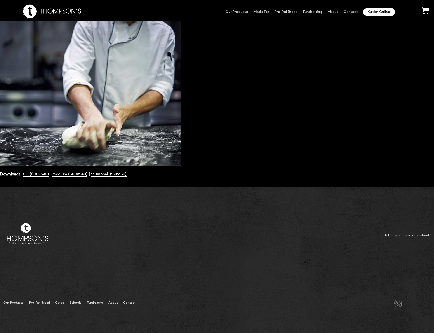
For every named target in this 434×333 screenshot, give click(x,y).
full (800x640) (36, 174)
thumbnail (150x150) (109, 174)
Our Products (236, 12)
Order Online (379, 12)
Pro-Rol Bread (286, 12)
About (333, 12)
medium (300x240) (69, 174)
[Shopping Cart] (425, 11)
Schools (75, 302)
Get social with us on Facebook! (407, 235)
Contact (351, 12)
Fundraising (312, 12)
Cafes (59, 302)
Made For (261, 12)
